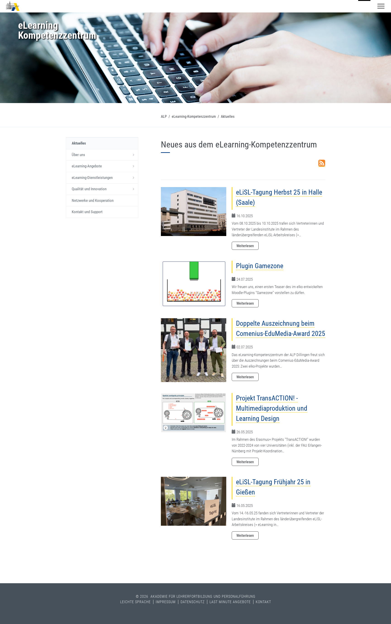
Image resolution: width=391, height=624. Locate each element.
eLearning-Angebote (87, 166)
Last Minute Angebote (230, 602)
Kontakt (263, 602)
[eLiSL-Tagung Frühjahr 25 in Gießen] (193, 501)
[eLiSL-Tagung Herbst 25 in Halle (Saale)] (193, 211)
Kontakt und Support (87, 212)
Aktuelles (79, 143)
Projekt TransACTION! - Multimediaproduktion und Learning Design (271, 408)
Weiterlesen (245, 246)
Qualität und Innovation (89, 189)
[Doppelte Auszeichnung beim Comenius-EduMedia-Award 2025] (193, 349)
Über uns (78, 154)
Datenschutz (193, 602)
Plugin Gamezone (259, 266)
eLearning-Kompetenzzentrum (194, 116)
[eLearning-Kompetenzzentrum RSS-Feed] (321, 163)
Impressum (166, 602)
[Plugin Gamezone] (193, 283)
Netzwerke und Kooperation (93, 200)
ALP (164, 116)
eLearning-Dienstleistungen (92, 177)
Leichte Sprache (135, 602)
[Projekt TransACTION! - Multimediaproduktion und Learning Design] (193, 412)
